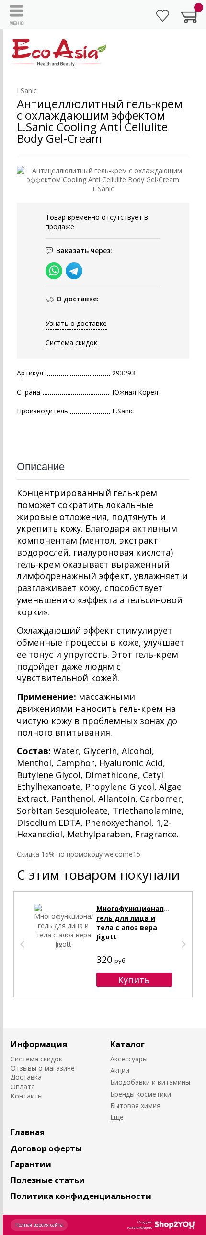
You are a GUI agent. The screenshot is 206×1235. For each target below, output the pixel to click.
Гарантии (31, 1164)
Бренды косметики (140, 1093)
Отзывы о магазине (43, 1068)
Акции (119, 1070)
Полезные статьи (48, 1179)
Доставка (26, 1077)
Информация (39, 1043)
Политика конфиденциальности (81, 1195)
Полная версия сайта (39, 1225)
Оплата (23, 1086)
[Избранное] (162, 16)
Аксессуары (129, 1058)
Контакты (27, 1095)
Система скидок (71, 342)
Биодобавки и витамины (150, 1081)
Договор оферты (46, 1148)
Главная (28, 1131)
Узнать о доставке (76, 323)
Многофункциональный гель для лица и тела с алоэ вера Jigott (139, 922)
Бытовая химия (135, 1105)
